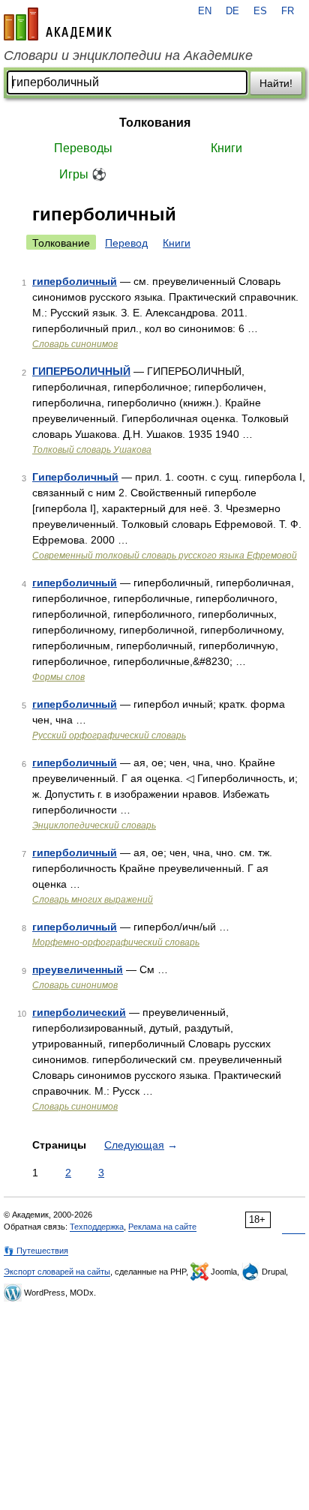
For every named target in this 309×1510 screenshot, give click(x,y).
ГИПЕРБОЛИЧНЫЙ (81, 371)
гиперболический (79, 1012)
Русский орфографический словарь (109, 735)
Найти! (276, 83)
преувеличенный (77, 969)
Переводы (83, 148)
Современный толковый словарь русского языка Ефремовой (164, 555)
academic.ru (58, 23)
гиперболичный (74, 281)
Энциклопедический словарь (94, 825)
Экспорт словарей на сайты (57, 1271)
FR (287, 11)
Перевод (126, 243)
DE (232, 11)
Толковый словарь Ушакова (92, 450)
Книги (226, 148)
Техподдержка (97, 1226)
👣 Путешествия (36, 1250)
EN (205, 11)
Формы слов (58, 677)
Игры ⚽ (82, 174)
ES (260, 11)
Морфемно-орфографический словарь (116, 942)
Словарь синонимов (75, 344)
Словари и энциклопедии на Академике (128, 55)
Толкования (154, 122)
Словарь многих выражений (92, 899)
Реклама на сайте (162, 1226)
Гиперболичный (75, 477)
